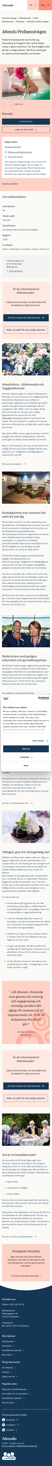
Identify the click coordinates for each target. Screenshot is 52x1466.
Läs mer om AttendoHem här (15, 803)
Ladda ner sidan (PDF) (24, 129)
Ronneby (20, 21)
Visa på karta (15, 271)
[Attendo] (9, 1438)
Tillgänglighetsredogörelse (26, 1446)
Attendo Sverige (9, 18)
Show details (38, 741)
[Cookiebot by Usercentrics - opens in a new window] (38, 698)
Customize (24, 757)
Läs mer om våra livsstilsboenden (17, 1236)
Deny (26, 765)
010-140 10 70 (17, 1304)
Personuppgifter (8, 1446)
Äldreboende (25, 18)
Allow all (26, 749)
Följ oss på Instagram (12, 464)
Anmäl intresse (26, 121)
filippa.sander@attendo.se (20, 152)
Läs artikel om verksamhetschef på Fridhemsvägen (18, 694)
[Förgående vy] (4, 104)
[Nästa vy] (11, 104)
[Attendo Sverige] (7, 5)
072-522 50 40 (15, 156)
